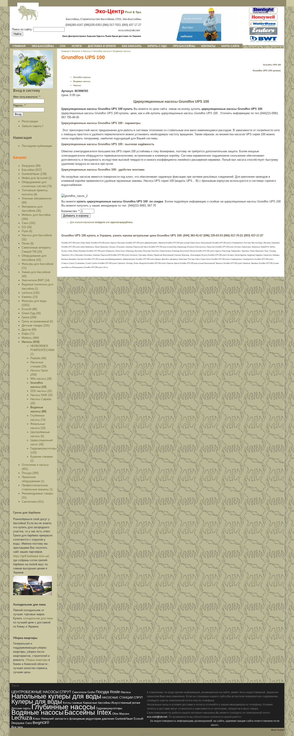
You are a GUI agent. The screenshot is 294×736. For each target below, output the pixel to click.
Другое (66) (29, 329)
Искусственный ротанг (126, 702)
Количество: (70, 211)
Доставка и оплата (102, 46)
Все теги (17, 727)
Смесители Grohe (83, 692)
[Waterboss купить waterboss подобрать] (263, 26)
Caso (28, 723)
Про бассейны (184, 46)
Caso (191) (28, 223)
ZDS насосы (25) (41, 391)
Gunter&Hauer (124, 718)
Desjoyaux (18, 723)
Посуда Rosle (108, 691)
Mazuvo (124, 713)
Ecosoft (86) (29, 309)
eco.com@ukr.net (157, 716)
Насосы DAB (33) (41, 395)
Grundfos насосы (102, 51)
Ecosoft (138, 718)
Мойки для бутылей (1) (37, 178)
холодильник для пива (38, 618)
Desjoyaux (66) (31, 165)
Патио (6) (28, 243)
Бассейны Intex (87, 712)
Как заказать (132, 46)
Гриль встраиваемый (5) (37, 321)
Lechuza (21, 717)
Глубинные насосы (63, 707)
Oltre (115, 713)
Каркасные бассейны (96, 702)
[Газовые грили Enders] (263, 34)
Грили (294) (29, 317)
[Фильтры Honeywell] (263, 19)
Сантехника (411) (33, 501)
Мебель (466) (30, 337)
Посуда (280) (30, 473)
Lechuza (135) (30, 292)
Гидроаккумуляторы (109, 708)
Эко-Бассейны (43, 46)
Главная (19, 46)
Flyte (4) (27, 231)
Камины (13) (29, 296)
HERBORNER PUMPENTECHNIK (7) (42, 350)
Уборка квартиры (37, 659)
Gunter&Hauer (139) (34, 173)
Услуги (77, 46)
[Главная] (24, 13)
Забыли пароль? (32, 126)
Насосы (87, 51)
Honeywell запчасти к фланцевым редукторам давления (77, 718)
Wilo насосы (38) (41, 378)
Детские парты (21, 708)
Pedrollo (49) (38, 358)
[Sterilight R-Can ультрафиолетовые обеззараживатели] (263, 12)
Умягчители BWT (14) (36, 280)
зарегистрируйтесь (121, 222)
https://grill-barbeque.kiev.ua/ (31, 556)
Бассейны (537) (32, 169)
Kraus (36, 718)
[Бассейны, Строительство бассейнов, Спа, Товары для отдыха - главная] (191, 40)
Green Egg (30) (31, 313)
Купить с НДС (157, 46)
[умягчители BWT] (263, 42)
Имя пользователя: (26, 96)
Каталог (20, 157)
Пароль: (19, 105)
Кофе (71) (28, 333)
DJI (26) (27, 227)
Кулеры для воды (36, 701)
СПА (63, 46)
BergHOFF (41, 723)
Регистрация (30, 121)
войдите (100, 222)
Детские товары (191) (36, 325)
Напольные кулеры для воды (56, 696)
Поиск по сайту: (22, 29)
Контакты (208, 46)
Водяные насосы (122, 51)
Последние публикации (37, 146)
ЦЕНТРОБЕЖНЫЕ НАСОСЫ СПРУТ (41, 692)
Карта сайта (230, 46)
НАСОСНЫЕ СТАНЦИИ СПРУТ (122, 697)
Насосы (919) (30, 341)
